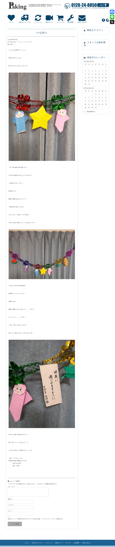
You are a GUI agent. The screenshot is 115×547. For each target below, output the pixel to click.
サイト (10, 511)
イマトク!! (60, 22)
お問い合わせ (82, 22)
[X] (112, 21)
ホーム (11, 22)
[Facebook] (112, 11)
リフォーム (38, 22)
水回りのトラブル (25, 22)
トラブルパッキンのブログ (24, 42)
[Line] (112, 16)
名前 (10, 499)
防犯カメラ (49, 22)
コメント (11, 486)
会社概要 (70, 22)
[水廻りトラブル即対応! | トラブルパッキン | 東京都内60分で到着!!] (17, 8)
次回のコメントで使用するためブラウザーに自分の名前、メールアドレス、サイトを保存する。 (36, 519)
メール (10, 505)
